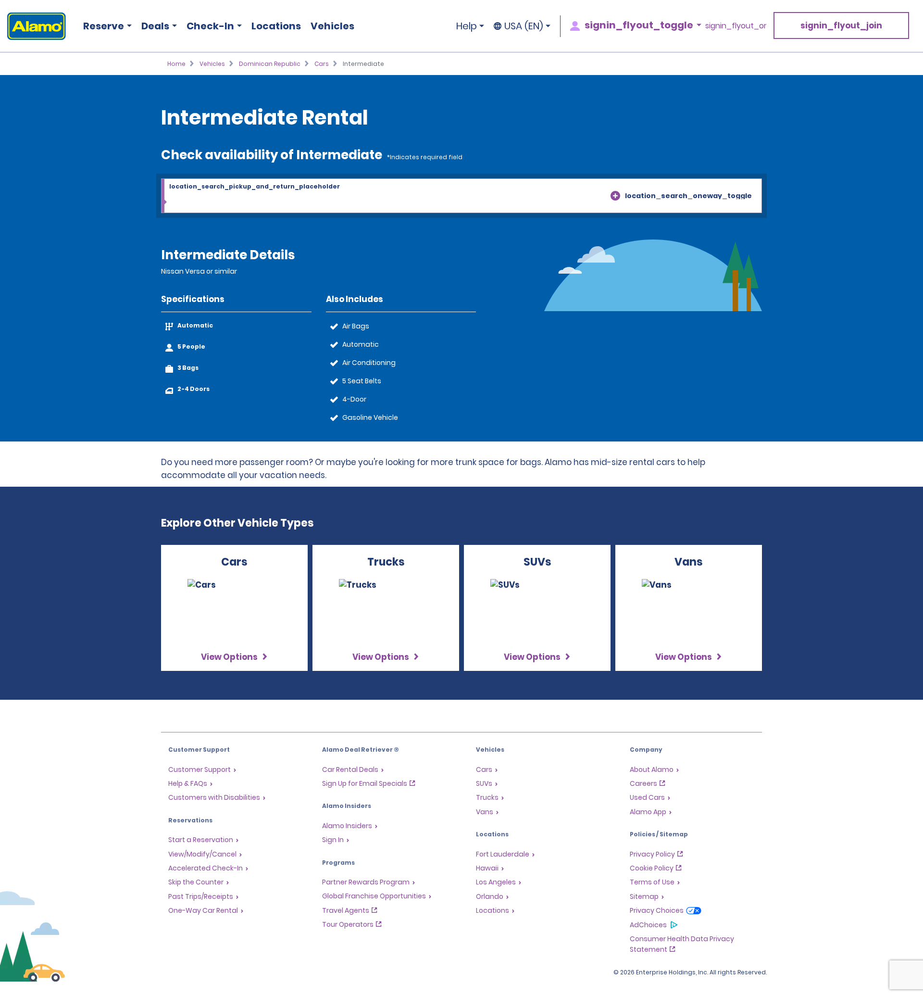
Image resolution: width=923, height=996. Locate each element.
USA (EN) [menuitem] (523, 26)
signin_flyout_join (841, 25)
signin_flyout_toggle (639, 25)
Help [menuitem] (466, 26)
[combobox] (461, 196)
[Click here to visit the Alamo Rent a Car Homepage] (33, 26)
